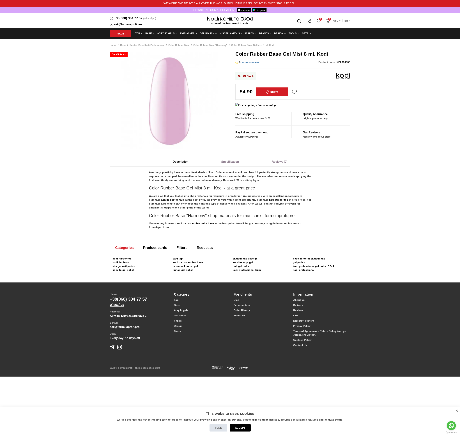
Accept (240, 427)
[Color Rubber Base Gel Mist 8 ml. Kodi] (170, 100)
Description (180, 161)
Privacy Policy (301, 325)
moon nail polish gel (185, 266)
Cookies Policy (302, 339)
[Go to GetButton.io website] (451, 432)
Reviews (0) (279, 161)
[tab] (201, 294)
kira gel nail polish (123, 266)
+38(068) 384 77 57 (128, 18)
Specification (230, 161)
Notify (273, 91)
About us (299, 299)
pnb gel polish (241, 266)
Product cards (155, 248)
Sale (120, 33)
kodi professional (303, 269)
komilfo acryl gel (243, 262)
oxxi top (178, 258)
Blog (236, 299)
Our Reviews (311, 132)
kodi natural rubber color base (195, 223)
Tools (177, 331)
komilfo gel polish (123, 269)
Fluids (178, 320)
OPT (295, 315)
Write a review (250, 62)
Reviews (298, 310)
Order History (242, 310)
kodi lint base (120, 262)
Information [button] (303, 294)
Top (176, 299)
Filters (181, 248)
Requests (205, 248)
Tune (218, 427)
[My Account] (309, 20)
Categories (124, 248)
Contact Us (300, 345)
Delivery (298, 305)
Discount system (303, 320)
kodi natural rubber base (188, 262)
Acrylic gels (181, 310)
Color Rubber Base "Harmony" (210, 45)
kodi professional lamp (247, 269)
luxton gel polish (183, 269)
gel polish (299, 262)
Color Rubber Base (178, 45)
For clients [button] (243, 294)
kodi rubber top (278, 199)
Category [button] (181, 294)
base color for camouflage (309, 258)
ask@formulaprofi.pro (128, 24)
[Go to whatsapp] (451, 425)
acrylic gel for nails (173, 199)
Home (113, 45)
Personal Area (242, 305)
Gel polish (180, 315)
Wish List (239, 315)
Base (123, 45)
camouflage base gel (245, 258)
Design (178, 325)
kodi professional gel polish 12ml (313, 266)
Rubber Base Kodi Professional (147, 45)
